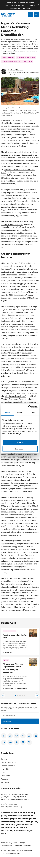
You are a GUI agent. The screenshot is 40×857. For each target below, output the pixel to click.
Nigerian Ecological (15, 396)
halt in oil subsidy (12, 370)
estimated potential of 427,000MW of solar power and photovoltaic (19, 210)
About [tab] (32, 412)
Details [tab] (20, 412)
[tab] (15, 695)
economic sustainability (21, 332)
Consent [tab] (7, 412)
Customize (19, 449)
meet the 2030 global (13, 295)
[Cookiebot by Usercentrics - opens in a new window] (28, 406)
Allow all (20, 443)
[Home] (8, 15)
